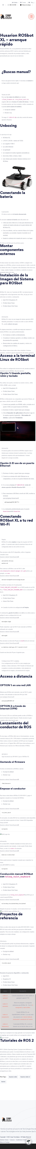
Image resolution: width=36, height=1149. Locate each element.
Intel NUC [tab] (6, 976)
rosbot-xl (29, 1035)
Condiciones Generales (22, 1140)
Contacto (12, 1140)
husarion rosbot (13, 1077)
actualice (19, 104)
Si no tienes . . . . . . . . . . (17, 486)
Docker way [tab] (8, 112)
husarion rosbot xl (25, 1077)
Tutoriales (29, 1054)
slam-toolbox (26, 1007)
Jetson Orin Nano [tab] (8, 601)
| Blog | (31, 2)
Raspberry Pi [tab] (7, 979)
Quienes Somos (4, 1140)
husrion (3, 1081)
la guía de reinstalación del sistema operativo (22, 353)
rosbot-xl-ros (3, 743)
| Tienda (22, 2)
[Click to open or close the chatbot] (28, 1141)
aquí (17, 720)
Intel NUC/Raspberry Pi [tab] (10, 300)
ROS (24, 487)
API (14, 756)
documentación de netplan (23, 670)
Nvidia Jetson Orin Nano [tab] (10, 306)
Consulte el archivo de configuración (16, 607)
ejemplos (27, 668)
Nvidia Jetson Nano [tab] (9, 303)
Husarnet (15, 718)
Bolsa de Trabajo (5, 1142)
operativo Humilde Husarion (14, 487)
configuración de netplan (8, 670)
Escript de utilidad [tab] (10, 109)
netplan (14, 542)
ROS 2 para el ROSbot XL (22, 756)
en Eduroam (28, 665)
